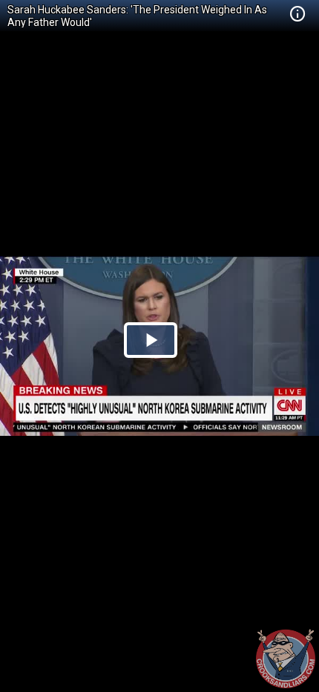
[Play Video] (150, 340)
